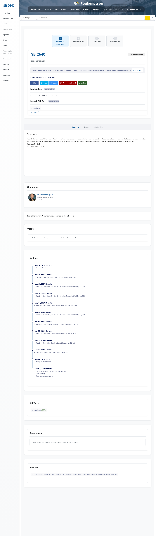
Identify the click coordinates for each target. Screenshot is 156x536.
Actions (6, 64)
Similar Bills (7, 29)
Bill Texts (6, 70)
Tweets (5, 24)
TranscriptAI (107, 9)
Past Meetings (8, 59)
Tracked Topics (60, 9)
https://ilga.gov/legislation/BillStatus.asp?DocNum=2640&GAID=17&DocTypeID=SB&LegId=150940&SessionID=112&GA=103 (75, 474)
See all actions (49, 89)
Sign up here (138, 70)
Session (118, 9)
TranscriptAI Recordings (7, 52)
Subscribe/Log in (133, 9)
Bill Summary (8, 18)
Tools (47, 9)
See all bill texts (54, 101)
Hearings (95, 9)
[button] (152, 18)
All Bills (86, 9)
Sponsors (6, 35)
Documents (7, 75)
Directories (35, 9)
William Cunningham (45, 195)
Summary (75, 127)
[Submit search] (147, 18)
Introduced (36, 108)
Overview (6, 13)
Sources (6, 80)
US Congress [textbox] (27, 18)
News (5, 40)
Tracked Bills (74, 9)
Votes (5, 45)
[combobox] (29, 18)
